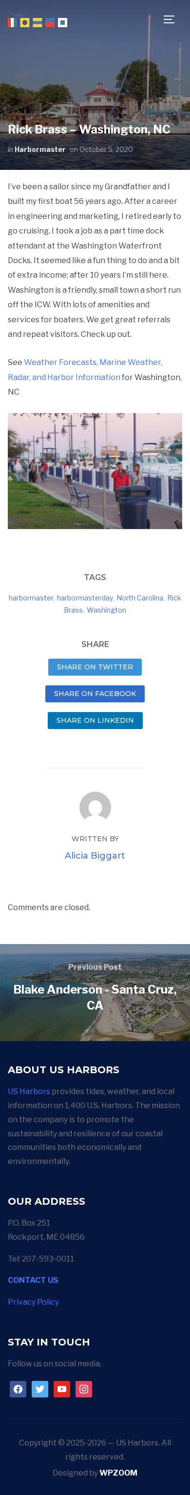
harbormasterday (85, 598)
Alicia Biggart (95, 855)
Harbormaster (40, 149)
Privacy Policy (33, 1302)
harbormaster (31, 598)
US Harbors (29, 1091)
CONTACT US (33, 1280)
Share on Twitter (95, 667)
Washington (106, 610)
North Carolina (139, 598)
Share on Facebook (95, 693)
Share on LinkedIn (95, 720)
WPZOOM (118, 1473)
